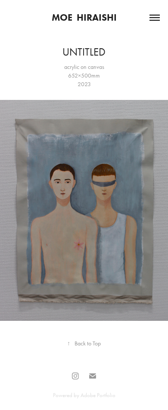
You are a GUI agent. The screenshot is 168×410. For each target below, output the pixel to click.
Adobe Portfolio (98, 395)
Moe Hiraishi (84, 17)
